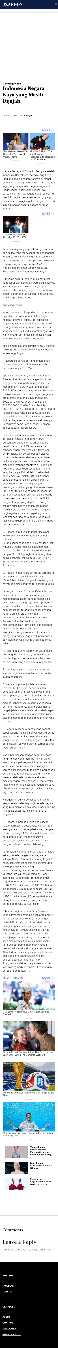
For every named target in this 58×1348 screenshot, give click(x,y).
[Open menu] (56, 4)
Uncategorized (12, 83)
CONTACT (7, 1322)
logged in (23, 1249)
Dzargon (12, 4)
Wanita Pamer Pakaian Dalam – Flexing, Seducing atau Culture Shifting (41, 1151)
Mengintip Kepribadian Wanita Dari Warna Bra (40, 1182)
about (6, 1317)
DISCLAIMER (9, 1328)
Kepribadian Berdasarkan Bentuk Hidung (41, 1165)
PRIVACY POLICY (11, 1334)
